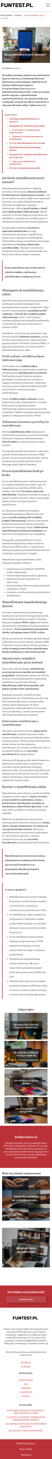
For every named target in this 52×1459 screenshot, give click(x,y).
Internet (18, 15)
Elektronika (26, 1380)
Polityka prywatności (26, 1443)
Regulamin (26, 1454)
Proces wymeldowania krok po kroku (27, 143)
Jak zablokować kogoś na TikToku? (26, 1082)
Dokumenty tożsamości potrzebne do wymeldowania (26, 137)
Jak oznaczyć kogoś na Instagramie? (26, 1110)
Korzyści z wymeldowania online (24, 168)
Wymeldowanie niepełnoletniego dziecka (25, 149)
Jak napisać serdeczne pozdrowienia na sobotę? (26, 1425)
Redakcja (26, 1362)
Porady (26, 1396)
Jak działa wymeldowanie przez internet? (24, 120)
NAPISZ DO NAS (26, 1299)
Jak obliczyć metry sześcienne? (26, 1430)
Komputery (26, 1392)
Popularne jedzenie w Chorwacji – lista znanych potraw (26, 1412)
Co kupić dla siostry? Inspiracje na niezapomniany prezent (26, 1418)
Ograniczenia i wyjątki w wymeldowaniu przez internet (28, 156)
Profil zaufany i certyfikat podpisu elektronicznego (24, 131)
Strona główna (7, 15)
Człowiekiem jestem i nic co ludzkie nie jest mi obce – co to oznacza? (26, 1198)
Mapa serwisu (26, 1449)
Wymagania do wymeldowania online (27, 125)
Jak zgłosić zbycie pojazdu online (26, 1250)
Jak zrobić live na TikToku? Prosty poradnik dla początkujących (26, 1054)
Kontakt (26, 1366)
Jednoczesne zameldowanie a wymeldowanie (22, 162)
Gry (26, 1384)
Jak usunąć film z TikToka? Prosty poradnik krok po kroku (26, 1026)
